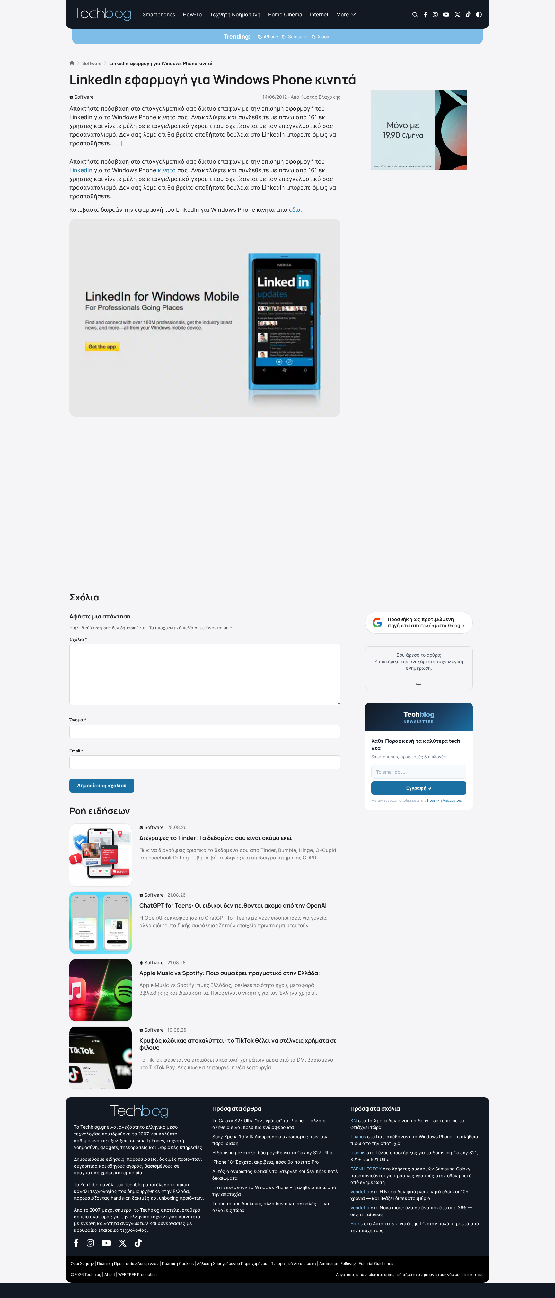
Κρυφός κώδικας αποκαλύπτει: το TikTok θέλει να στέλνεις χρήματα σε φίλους (238, 1043)
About (109, 1274)
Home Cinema (285, 14)
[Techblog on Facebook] (425, 14)
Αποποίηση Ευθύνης (337, 1263)
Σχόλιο (78, 639)
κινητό (167, 170)
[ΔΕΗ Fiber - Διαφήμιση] (419, 130)
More (342, 14)
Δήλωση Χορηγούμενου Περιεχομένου (232, 1263)
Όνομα (77, 719)
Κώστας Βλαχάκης (320, 97)
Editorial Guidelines (376, 1263)
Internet (319, 14)
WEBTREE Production (137, 1274)
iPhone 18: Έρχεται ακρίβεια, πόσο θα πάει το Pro (265, 1162)
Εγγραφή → (419, 788)
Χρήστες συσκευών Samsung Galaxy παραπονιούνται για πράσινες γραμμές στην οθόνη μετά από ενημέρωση (411, 1175)
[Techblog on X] (457, 14)
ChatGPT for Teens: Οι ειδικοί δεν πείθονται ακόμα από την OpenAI (233, 905)
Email (76, 750)
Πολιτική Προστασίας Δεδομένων (128, 1263)
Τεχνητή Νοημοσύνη (235, 14)
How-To (192, 14)
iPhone (271, 36)
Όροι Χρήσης (82, 1263)
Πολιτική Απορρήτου (444, 800)
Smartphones (159, 14)
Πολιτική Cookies (178, 1263)
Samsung (298, 36)
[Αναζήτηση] (415, 14)
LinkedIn (80, 170)
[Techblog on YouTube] (446, 14)
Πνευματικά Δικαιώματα (293, 1263)
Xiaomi (324, 36)
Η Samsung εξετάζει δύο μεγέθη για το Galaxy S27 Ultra (272, 1152)
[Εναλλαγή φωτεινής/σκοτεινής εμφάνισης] (479, 14)
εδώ (294, 209)
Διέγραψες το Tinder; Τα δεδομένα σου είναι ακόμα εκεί (215, 837)
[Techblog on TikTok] (468, 14)
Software (84, 97)
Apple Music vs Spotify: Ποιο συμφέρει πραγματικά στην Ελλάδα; (229, 973)
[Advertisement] (204, 503)
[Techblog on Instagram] (435, 14)
